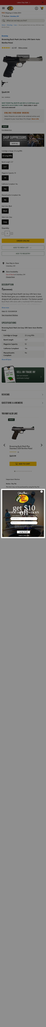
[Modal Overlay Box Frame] (23, 513)
